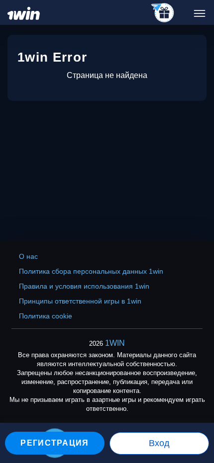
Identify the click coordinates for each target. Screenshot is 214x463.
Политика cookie (45, 316)
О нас (28, 256)
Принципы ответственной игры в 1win (80, 301)
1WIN (115, 343)
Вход (159, 443)
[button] (196, 420)
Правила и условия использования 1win (84, 286)
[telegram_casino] (163, 13)
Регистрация (54, 443)
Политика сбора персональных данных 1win (91, 271)
